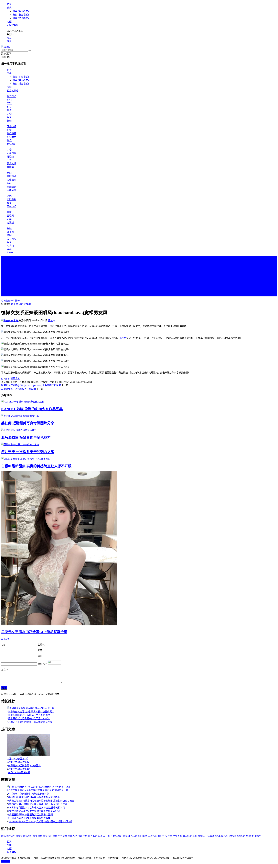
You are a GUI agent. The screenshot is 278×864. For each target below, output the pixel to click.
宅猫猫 (27, 304)
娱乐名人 (162, 836)
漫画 (9, 249)
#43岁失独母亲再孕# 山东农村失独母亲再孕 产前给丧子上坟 (37, 790)
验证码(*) (42, 664)
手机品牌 (11, 190)
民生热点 (11, 180)
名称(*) (41, 644)
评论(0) (51, 320)
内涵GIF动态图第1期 (17, 758)
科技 (9, 107)
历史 (9, 160)
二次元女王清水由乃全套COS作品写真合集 (34, 632)
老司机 (10, 222)
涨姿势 (10, 156)
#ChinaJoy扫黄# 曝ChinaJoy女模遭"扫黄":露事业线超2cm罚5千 (40, 821)
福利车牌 (241, 836)
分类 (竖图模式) (21, 14)
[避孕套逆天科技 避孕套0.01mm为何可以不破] (142, 708)
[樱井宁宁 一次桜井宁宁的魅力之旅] (139, 444)
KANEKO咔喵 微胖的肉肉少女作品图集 (32, 409)
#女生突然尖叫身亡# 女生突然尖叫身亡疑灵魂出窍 (34, 811)
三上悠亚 (152, 836)
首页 (9, 4)
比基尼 (122, 338)
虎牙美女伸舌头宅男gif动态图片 (24, 765)
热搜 (9, 130)
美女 (9, 285)
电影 (248, 836)
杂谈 (80, 836)
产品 (170, 836)
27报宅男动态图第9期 (19, 762)
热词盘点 (11, 96)
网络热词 (11, 126)
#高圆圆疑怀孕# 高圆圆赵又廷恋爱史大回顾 (30, 814)
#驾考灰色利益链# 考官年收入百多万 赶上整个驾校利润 (36, 807)
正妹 (194, 836)
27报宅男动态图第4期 (19, 769)
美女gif (126, 836)
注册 (9, 41)
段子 (9, 278)
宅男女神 (62, 836)
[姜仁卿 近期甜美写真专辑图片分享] (139, 416)
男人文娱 (11, 163)
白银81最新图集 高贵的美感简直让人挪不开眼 (36, 466)
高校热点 (11, 206)
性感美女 (18, 836)
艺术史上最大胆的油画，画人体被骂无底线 (30, 722)
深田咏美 (187, 836)
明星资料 (11, 153)
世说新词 (11, 144)
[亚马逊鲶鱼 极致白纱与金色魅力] (139, 430)
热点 (9, 110)
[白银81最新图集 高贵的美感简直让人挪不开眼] (139, 458)
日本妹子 (102, 836)
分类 (9, 8)
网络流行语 (7, 836)
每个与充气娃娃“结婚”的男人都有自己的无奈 (31, 711)
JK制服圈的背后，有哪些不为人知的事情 (29, 715)
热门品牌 (142, 836)
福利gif (232, 836)
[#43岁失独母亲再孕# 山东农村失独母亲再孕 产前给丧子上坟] (142, 786)
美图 (9, 235)
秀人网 (133, 836)
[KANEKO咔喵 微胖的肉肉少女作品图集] (139, 401)
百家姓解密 (13, 25)
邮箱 (40, 650)
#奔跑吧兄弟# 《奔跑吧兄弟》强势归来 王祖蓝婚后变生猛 (37, 804)
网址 (40, 656)
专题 (9, 21)
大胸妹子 (202, 836)
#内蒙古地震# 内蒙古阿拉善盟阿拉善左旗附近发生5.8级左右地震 (41, 800)
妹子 (110, 836)
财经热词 (11, 186)
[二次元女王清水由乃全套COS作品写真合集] (139, 548)
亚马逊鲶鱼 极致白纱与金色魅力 (26, 437)
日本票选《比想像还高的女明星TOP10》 (29, 718)
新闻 (9, 173)
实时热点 (11, 176)
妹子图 (10, 232)
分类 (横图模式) (21, 18)
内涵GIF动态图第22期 (19, 772)
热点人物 (72, 836)
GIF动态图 (222, 836)
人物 (9, 114)
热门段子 (11, 133)
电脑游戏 (11, 199)
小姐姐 (86, 836)
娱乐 (9, 117)
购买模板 (11, 852)
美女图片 (11, 239)
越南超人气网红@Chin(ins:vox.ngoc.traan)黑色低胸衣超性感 (31, 385)
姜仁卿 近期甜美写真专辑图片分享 (27, 423)
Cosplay (10, 252)
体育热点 (212, 836)
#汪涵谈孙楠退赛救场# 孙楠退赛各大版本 (29, 818)
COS (9, 295)
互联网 (10, 215)
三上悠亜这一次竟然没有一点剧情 (18, 389)
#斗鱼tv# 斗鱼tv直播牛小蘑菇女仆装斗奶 (28, 794)
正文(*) (4, 670)
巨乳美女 (177, 836)
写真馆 (10, 246)
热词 (9, 100)
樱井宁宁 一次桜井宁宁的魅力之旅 (27, 452)
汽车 (9, 219)
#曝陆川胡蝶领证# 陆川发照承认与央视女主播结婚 (34, 797)
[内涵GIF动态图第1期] (142, 745)
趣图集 (10, 167)
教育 (9, 203)
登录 (9, 38)
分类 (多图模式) (21, 11)
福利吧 (19, 304)
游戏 (9, 103)
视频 (9, 121)
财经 (9, 183)
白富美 (14, 320)
